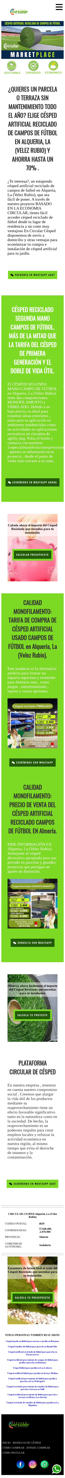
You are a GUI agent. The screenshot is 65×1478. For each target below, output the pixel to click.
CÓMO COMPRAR (13, 1447)
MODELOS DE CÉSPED (27, 1442)
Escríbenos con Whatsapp (34, 762)
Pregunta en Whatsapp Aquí (34, 274)
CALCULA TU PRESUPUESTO (32, 1297)
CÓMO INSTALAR (13, 1452)
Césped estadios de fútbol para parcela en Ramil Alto (32, 1346)
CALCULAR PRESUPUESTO (32, 554)
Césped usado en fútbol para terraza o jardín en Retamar (32, 1341)
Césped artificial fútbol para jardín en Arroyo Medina (32, 1373)
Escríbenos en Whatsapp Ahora (34, 482)
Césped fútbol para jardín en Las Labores (32, 1368)
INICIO (6, 1442)
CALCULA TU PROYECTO (33, 1015)
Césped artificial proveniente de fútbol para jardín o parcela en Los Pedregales (32, 1379)
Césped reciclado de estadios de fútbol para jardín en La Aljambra (32, 1403)
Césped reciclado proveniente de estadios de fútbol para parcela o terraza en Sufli (32, 1387)
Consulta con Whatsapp (34, 942)
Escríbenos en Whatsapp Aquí (34, 1183)
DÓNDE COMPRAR (38, 1447)
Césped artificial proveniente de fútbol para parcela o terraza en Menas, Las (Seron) (33, 1395)
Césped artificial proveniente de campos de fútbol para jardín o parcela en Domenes (32, 1361)
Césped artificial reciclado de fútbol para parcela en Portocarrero (32, 1353)
